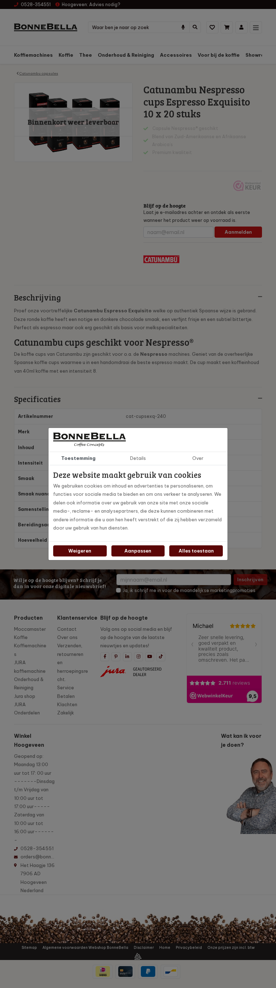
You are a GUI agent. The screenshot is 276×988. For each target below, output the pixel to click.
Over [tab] (197, 458)
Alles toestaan (196, 551)
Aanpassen (137, 551)
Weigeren (79, 551)
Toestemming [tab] (78, 458)
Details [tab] (138, 458)
